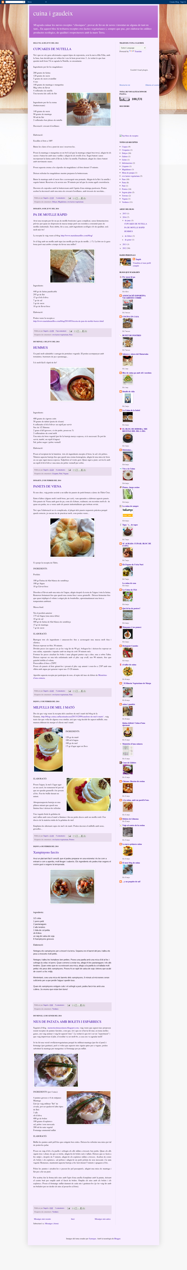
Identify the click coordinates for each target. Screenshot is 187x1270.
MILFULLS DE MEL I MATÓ (53, 707)
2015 (125, 213)
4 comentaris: (61, 470)
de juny (128, 220)
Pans (71, 334)
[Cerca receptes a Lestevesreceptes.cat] (129, 135)
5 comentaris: (61, 691)
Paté (60, 473)
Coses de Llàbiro (129, 762)
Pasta (124, 182)
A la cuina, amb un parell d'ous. (135, 800)
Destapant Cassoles (130, 645)
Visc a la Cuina (128, 468)
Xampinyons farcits (46, 852)
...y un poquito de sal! (131, 881)
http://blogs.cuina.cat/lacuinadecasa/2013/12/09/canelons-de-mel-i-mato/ (72, 716)
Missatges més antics (103, 1219)
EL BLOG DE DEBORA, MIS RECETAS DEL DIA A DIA (134, 429)
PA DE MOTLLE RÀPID (50, 214)
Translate (138, 51)
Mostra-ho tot (125, 85)
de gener (128, 239)
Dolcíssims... (127, 449)
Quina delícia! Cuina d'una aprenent (133, 724)
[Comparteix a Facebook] (82, 198)
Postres (71, 839)
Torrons (125, 195)
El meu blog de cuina (131, 862)
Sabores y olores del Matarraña (135, 354)
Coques (125, 146)
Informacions (127, 163)
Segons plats (127, 192)
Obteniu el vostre (152, 85)
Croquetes (126, 150)
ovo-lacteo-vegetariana (75, 202)
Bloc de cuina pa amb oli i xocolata (136, 372)
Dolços (54, 202)
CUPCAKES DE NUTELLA (52, 49)
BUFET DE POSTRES (131, 335)
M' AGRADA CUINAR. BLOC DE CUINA (136, 544)
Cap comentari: (61, 331)
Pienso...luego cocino (130, 487)
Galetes (125, 156)
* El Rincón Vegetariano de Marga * (136, 684)
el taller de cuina (129, 664)
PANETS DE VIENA (47, 486)
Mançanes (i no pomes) (131, 627)
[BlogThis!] (76, 198)
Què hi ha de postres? (131, 608)
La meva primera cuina (132, 844)
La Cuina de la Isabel (131, 410)
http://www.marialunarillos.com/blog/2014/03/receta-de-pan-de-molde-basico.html (68, 321)
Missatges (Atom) (52, 1223)
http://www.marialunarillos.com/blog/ (77, 235)
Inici (73, 1219)
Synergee (92, 1238)
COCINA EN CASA (130, 316)
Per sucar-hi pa (128, 276)
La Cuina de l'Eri (129, 589)
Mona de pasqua (128, 172)
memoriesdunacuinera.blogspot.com (63, 1027)
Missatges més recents (42, 1219)
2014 (125, 217)
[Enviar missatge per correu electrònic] (69, 198)
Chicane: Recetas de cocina (133, 781)
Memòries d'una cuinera (132, 743)
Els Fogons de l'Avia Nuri (132, 564)
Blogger (117, 1238)
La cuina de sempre (130, 506)
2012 (125, 248)
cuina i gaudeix (53, 13)
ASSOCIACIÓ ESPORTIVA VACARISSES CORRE (134, 296)
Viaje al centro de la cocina (133, 825)
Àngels (138, 259)
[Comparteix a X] (79, 198)
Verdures (55, 1009)
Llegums (55, 473)
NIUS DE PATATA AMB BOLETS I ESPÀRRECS (67, 1021)
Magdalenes (62, 202)
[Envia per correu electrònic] (74, 198)
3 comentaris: (61, 198)
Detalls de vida (128, 391)
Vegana (65, 473)
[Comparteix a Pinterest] (84, 198)
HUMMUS (40, 347)
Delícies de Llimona (130, 818)
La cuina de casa (129, 583)
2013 (125, 244)
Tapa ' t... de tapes (130, 524)
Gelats (124, 159)
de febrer (128, 236)
